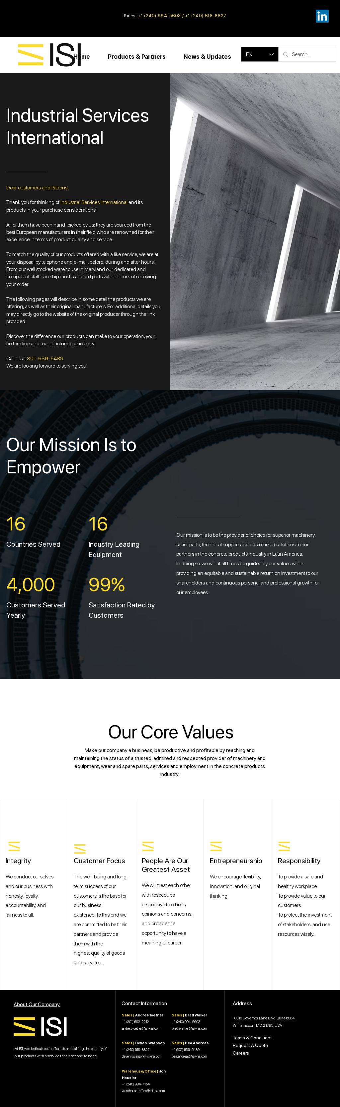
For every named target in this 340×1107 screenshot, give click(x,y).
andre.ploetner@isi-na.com (141, 1028)
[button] (137, 56)
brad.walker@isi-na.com (189, 1028)
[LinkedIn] (322, 16)
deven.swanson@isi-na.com (141, 1056)
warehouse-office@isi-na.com (143, 1091)
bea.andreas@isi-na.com (189, 1056)
